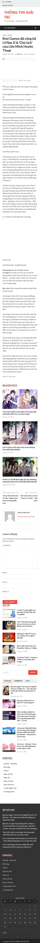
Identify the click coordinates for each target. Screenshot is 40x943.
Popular (7, 681)
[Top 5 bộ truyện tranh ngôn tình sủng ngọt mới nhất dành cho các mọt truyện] (20, 409)
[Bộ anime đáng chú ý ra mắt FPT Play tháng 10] (9, 708)
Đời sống (7, 767)
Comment (7, 545)
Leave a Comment (29, 54)
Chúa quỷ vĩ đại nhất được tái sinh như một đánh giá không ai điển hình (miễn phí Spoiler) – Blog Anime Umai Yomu (27, 732)
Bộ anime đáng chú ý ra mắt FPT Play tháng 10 (25, 701)
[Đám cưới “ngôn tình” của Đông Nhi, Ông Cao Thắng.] (9, 653)
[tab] (8, 681)
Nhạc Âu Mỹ (8, 774)
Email (5, 582)
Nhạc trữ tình (8, 781)
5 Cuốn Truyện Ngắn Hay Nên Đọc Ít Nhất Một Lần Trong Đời (26, 612)
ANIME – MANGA (10, 764)
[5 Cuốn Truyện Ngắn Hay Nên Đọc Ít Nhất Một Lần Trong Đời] (9, 617)
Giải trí (6, 771)
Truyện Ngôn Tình (10, 788)
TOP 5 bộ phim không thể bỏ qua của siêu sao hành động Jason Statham (26, 624)
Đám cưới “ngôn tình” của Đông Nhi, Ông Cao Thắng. (27, 647)
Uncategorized (9, 791)
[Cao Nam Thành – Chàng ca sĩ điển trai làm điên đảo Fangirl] (9, 664)
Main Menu (11, 28)
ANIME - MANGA (7, 35)
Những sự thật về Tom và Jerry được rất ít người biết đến (26, 636)
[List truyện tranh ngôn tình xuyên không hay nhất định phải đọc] (20, 445)
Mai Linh (19, 54)
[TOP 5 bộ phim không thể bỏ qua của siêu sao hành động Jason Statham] (9, 629)
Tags (28, 681)
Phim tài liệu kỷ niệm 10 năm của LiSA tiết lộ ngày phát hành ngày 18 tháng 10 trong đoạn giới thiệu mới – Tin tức (26, 716)
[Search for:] (20, 672)
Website (6, 591)
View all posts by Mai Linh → (26, 518)
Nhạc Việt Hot (9, 785)
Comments (18, 681)
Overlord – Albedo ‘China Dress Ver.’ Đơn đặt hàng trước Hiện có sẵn (26, 746)
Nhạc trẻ (7, 778)
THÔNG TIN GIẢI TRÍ (19, 15)
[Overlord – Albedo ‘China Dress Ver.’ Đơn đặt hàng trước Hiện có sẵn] (9, 751)
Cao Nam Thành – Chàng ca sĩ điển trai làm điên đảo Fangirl (27, 659)
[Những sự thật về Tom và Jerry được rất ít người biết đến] (9, 641)
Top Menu (8, 2)
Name (5, 573)
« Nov (5, 932)
